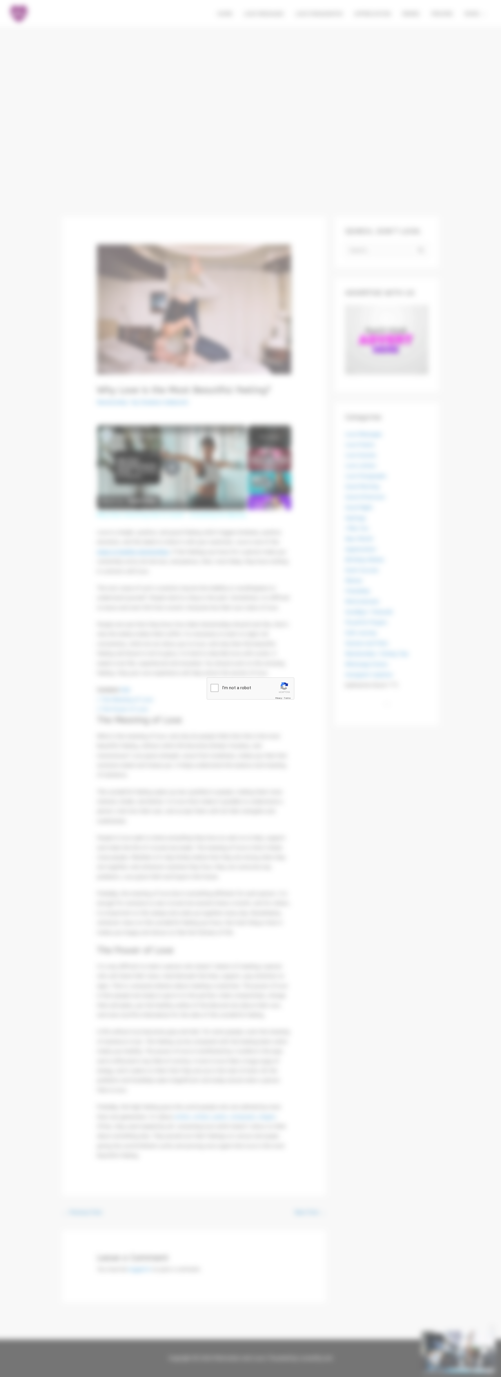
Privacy (278, 698)
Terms (287, 698)
